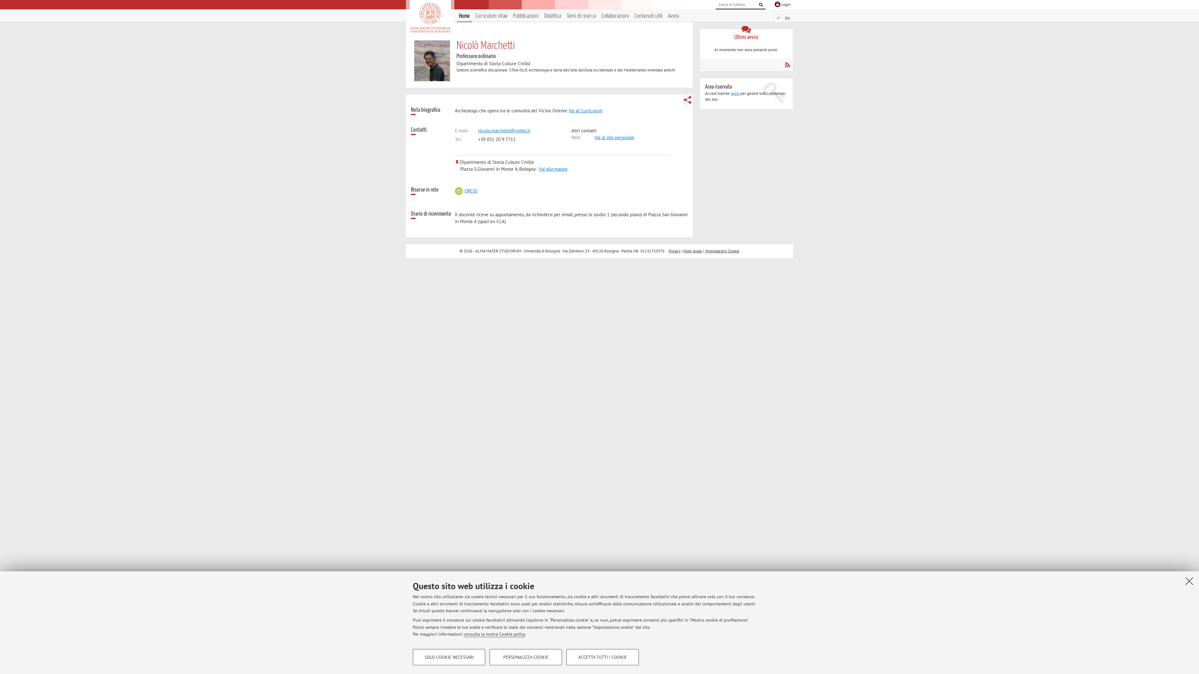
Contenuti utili (648, 16)
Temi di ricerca (581, 16)
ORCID (471, 191)
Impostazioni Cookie (722, 251)
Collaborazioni (615, 16)
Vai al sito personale (614, 137)
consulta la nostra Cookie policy (494, 634)
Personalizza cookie (526, 657)
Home (464, 16)
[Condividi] (688, 100)
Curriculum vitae (491, 16)
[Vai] (761, 4)
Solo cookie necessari (449, 657)
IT (778, 18)
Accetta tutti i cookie (602, 657)
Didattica (552, 16)
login (735, 93)
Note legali (692, 251)
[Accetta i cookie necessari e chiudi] (1189, 581)
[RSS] (787, 65)
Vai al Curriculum (585, 111)
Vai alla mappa (553, 169)
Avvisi (673, 16)
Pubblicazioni (526, 16)
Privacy (674, 251)
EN (787, 18)
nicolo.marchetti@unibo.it (504, 131)
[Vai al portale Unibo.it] (430, 18)
